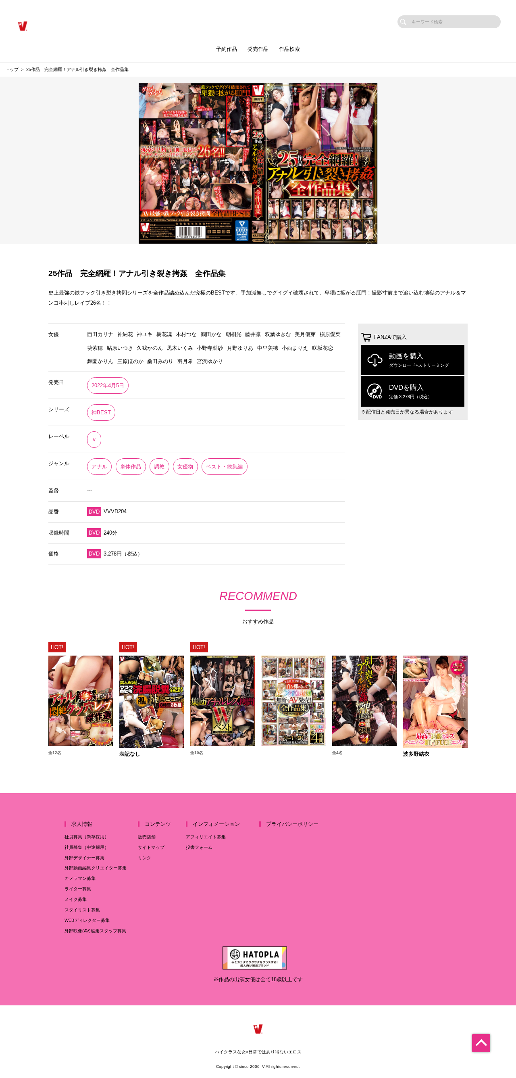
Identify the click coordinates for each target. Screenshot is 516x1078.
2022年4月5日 (108, 385)
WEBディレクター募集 (87, 920)
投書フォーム (199, 847)
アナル (99, 467)
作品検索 (289, 49)
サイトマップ (151, 847)
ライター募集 (77, 888)
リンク (144, 857)
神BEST (101, 412)
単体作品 (130, 467)
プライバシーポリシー (292, 824)
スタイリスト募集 (82, 909)
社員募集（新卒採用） (86, 836)
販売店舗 (147, 836)
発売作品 (258, 49)
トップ (12, 69)
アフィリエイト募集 (206, 836)
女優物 (185, 467)
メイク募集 (75, 899)
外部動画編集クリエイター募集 (95, 867)
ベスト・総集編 (224, 467)
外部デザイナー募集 (84, 857)
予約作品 (226, 49)
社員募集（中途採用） (86, 847)
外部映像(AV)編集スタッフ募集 (95, 930)
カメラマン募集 (80, 878)
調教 (159, 467)
